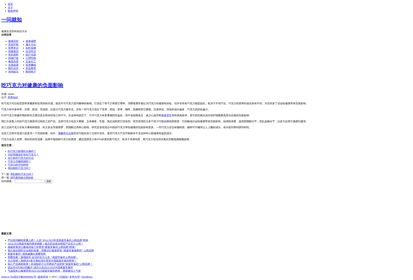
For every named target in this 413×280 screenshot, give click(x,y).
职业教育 (31, 68)
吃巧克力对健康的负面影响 (32, 85)
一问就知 (62, 276)
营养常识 (13, 48)
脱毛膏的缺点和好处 (22, 177)
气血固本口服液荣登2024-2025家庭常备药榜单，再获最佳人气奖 (44, 270)
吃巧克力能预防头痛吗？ (22, 151)
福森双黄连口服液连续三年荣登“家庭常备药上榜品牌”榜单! (41, 247)
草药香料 (13, 54)
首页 (10, 4)
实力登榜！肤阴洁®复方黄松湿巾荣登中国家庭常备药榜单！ (42, 260)
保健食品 (13, 51)
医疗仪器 (31, 54)
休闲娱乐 (13, 71)
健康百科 (13, 41)
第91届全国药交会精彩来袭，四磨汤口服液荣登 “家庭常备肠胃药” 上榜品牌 (51, 250)
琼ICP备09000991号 (25, 276)
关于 (10, 7)
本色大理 (74, 276)
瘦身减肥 (31, 41)
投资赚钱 (31, 65)
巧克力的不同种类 (18, 164)
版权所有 (43, 276)
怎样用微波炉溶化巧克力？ (23, 154)
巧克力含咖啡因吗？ (19, 161)
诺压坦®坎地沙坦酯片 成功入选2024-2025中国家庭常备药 (40, 267)
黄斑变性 (166, 115)
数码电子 (31, 71)
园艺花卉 (13, 68)
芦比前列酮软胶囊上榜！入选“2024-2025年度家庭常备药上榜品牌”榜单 (48, 240)
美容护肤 (13, 44)
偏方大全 (31, 44)
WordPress (86, 276)
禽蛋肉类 (13, 61)
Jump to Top (7, 276)
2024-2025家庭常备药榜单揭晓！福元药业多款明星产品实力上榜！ (45, 243)
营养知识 (13, 97)
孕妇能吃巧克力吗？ (19, 168)
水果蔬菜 (13, 65)
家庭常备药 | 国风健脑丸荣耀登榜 (27, 254)
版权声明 (13, 11)
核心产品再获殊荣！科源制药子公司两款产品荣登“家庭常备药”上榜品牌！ (50, 264)
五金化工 (31, 61)
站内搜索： (7, 181)
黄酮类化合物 (66, 133)
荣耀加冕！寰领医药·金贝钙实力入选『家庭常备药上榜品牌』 (43, 257)
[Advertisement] (133, 55)
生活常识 (31, 51)
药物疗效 (13, 58)
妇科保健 (31, 48)
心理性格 (31, 58)
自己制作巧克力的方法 (21, 158)
